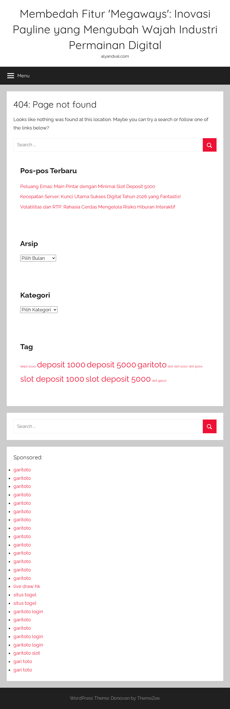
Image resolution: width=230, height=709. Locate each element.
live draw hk (26, 586)
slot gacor (159, 380)
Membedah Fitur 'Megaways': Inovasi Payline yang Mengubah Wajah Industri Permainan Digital (115, 29)
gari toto (22, 661)
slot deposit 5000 (118, 379)
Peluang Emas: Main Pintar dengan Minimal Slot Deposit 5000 (87, 186)
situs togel (24, 594)
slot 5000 (196, 366)
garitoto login (28, 611)
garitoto (152, 364)
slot (170, 366)
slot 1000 (181, 366)
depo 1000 (28, 366)
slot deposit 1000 (52, 379)
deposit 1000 (61, 364)
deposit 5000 (111, 364)
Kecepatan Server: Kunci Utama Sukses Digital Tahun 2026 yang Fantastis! (100, 196)
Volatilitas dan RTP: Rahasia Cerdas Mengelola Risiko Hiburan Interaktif (97, 207)
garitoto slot (26, 653)
